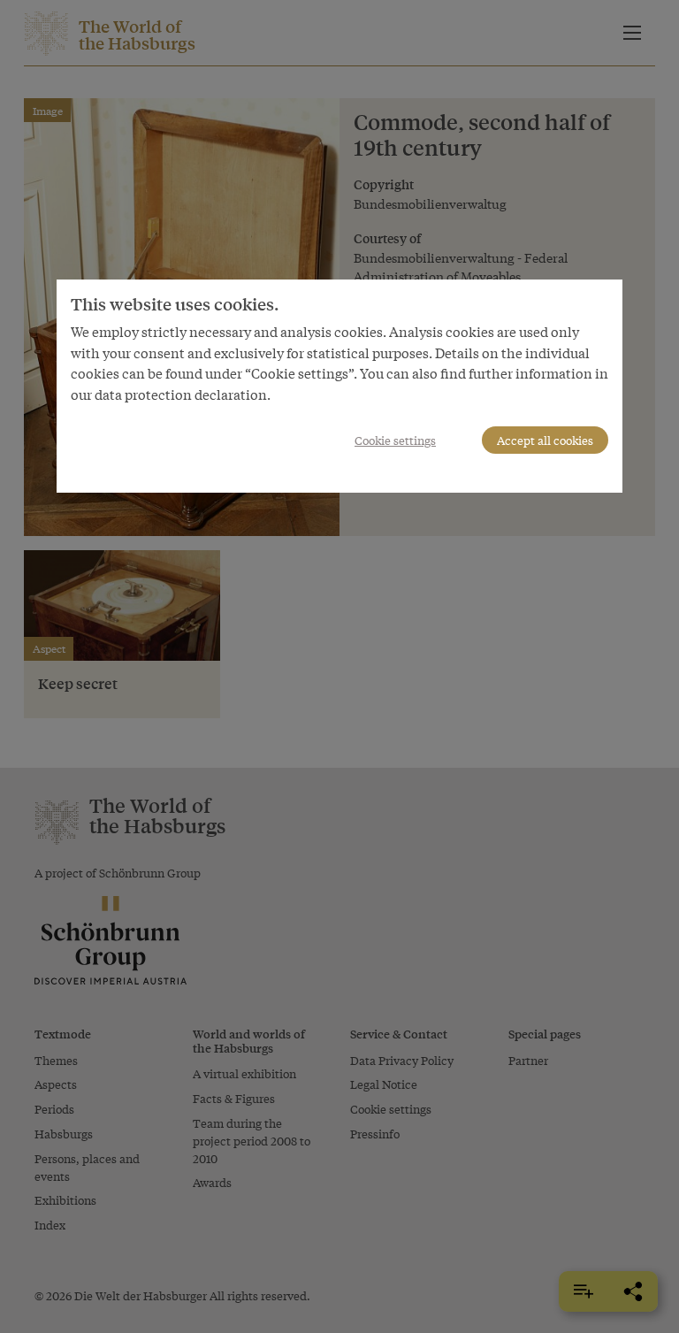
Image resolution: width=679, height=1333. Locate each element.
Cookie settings (395, 440)
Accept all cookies (545, 440)
